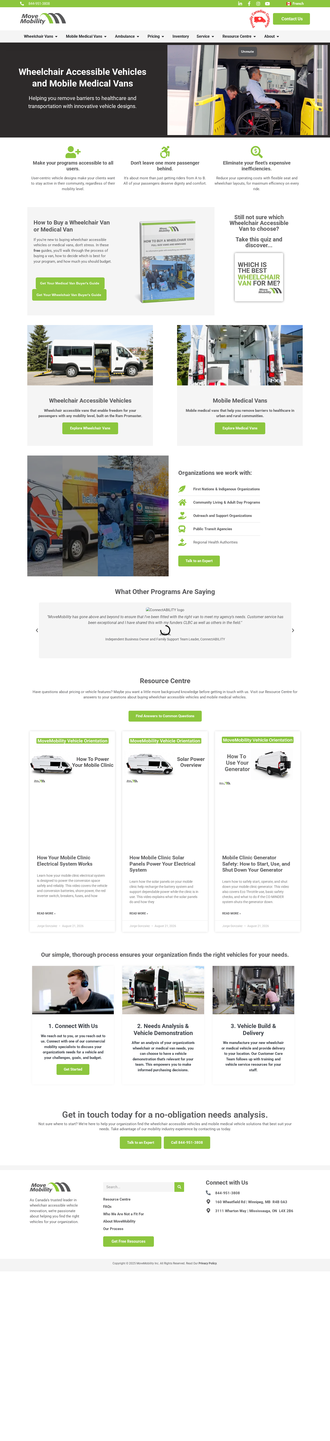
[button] (37, 630)
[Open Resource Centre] (255, 36)
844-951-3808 (227, 1193)
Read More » (46, 913)
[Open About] (278, 36)
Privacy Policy (208, 1263)
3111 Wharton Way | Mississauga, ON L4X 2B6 (254, 1211)
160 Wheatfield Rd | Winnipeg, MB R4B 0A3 (251, 1202)
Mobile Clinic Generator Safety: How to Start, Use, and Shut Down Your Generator (256, 864)
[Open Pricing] (163, 36)
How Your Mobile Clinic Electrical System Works (65, 861)
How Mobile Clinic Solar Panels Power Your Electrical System (162, 864)
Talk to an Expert (140, 1142)
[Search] (179, 1187)
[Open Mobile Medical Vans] (105, 36)
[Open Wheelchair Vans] (56, 36)
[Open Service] (213, 36)
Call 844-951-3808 (187, 1142)
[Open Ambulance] (138, 36)
